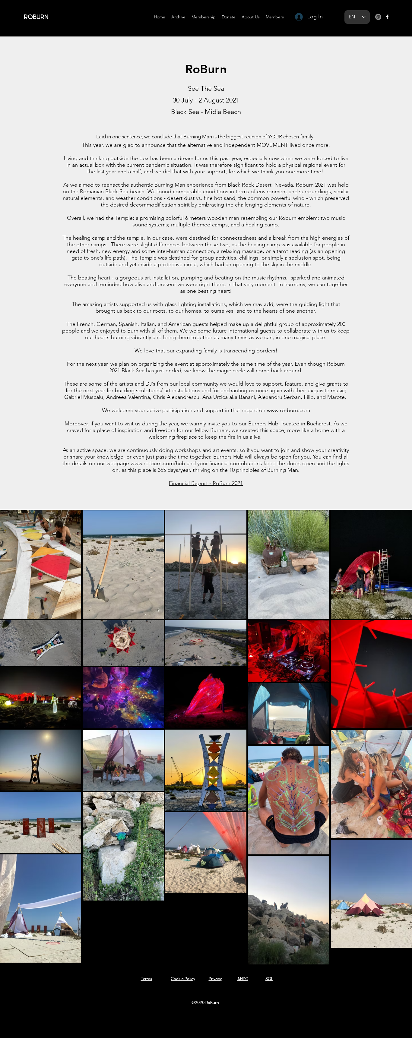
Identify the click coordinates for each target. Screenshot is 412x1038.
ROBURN (36, 17)
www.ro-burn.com (288, 410)
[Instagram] (378, 17)
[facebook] (387, 17)
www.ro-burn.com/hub (158, 463)
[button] (178, 16)
